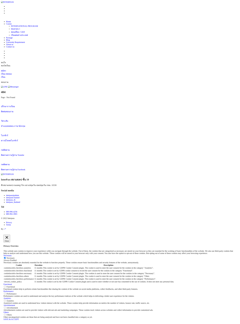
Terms (8, 225)
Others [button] (6, 312)
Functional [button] (8, 284)
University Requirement (15, 42)
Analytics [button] (7, 298)
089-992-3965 (11, 214)
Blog (8, 40)
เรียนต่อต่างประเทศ (19, 35)
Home (8, 22)
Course (9, 24)
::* (5, 229)
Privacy (9, 222)
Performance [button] (9, 291)
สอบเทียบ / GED (18, 32)
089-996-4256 (11, 212)
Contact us (10, 47)
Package (9, 38)
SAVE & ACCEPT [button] (11, 319)
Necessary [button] (8, 255)
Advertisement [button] (9, 305)
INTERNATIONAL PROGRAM (24, 26)
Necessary (10, 258)
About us (9, 44)
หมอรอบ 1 (15, 29)
